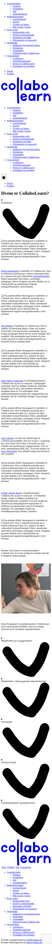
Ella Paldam (6, 326)
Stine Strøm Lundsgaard (12, 380)
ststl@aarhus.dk (34, 940)
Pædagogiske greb (21, 32)
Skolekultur (12, 43)
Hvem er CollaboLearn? (24, 63)
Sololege (17, 6)
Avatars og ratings (21, 24)
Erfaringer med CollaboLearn (26, 53)
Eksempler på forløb (22, 37)
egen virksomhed (9, 451)
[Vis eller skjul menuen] (3, 177)
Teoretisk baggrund (21, 61)
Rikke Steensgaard (9, 271)
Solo (4, 867)
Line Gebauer (7, 438)
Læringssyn (18, 58)
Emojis (16, 22)
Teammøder (18, 50)
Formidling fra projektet (23, 66)
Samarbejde (25, 867)
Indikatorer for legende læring (26, 45)
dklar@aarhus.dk (34, 942)
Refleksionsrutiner (15, 16)
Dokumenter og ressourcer (25, 40)
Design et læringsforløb (23, 35)
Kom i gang (12, 29)
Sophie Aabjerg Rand (11, 493)
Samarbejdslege (20, 14)
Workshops (18, 48)
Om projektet (13, 56)
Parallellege (18, 9)
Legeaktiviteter (14, 3)
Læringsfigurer (19, 19)
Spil (14, 11)
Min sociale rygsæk (21, 27)
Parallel (11, 867)
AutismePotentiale (41, 276)
